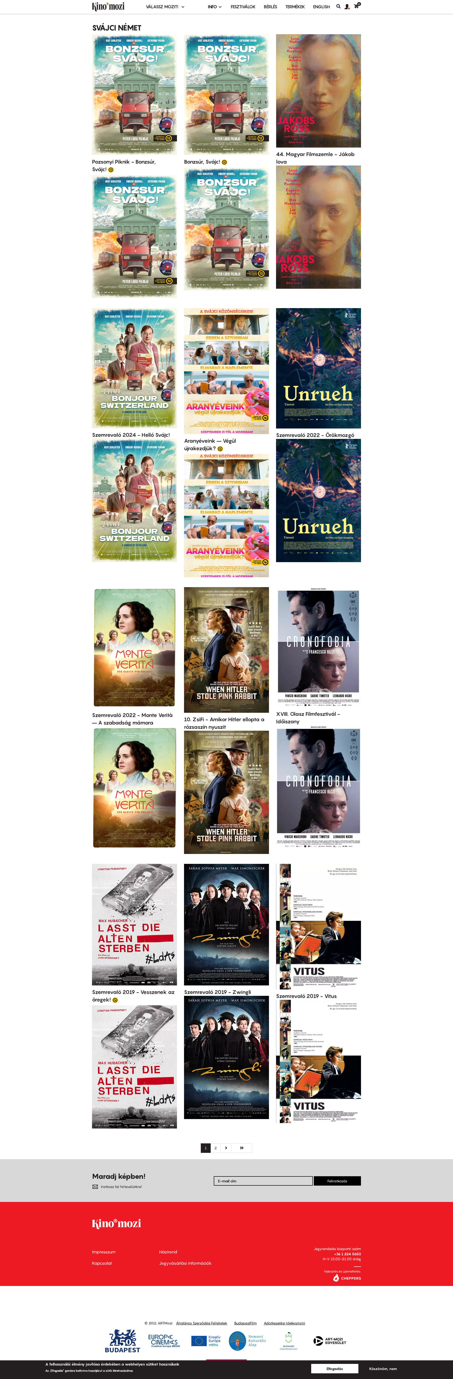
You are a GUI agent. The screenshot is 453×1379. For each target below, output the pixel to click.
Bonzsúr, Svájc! (202, 162)
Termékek (295, 6)
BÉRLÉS (270, 6)
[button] (349, 7)
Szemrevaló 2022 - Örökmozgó (315, 435)
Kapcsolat (102, 1263)
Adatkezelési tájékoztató (284, 1323)
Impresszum (104, 1251)
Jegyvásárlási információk (185, 1263)
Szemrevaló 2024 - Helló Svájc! (131, 435)
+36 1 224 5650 (347, 1254)
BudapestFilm (245, 1323)
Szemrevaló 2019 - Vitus (306, 996)
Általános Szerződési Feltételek (201, 1323)
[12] (111, 169)
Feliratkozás (337, 1181)
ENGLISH (321, 6)
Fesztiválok (243, 6)
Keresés (340, 6)
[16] (220, 449)
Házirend (168, 1251)
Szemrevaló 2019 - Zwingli (217, 992)
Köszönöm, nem (383, 1368)
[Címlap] (116, 7)
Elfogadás (335, 1368)
